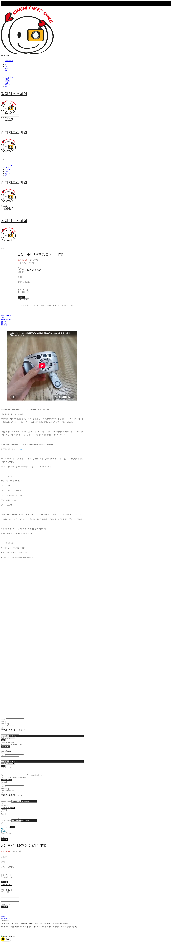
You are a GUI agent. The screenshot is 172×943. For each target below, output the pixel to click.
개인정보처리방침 (5, 918)
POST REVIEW (5, 746)
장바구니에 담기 (6, 884)
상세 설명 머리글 (6, 315)
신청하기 (4, 906)
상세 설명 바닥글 (6, 319)
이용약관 (3, 916)
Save (12, 807)
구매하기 (4, 839)
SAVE (3, 740)
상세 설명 (4, 317)
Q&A (6, 66)
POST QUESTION (6, 780)
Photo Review (8, 742)
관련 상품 (4, 325)
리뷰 (6, 70)
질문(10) (4, 323)
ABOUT (7, 68)
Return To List (5, 807)
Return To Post (6, 827)
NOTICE (7, 64)
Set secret (4, 805)
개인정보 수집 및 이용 (8, 730)
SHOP (6, 63)
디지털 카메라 (9, 61)
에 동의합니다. (13, 730)
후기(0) (3, 321)
